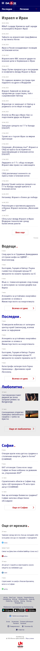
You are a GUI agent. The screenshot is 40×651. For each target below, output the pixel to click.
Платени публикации (26, 621)
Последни (7, 9)
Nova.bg (28, 601)
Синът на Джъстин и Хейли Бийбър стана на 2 (20, 551)
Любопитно (12, 387)
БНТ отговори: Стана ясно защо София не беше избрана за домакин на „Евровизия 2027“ (19, 470)
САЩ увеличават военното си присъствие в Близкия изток (16, 174)
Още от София (20, 507)
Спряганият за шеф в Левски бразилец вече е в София (18, 582)
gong (6, 589)
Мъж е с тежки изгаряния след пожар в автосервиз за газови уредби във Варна (20, 285)
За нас (8, 621)
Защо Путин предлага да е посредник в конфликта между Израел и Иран (20, 70)
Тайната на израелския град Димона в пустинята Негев (19, 38)
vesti (5, 573)
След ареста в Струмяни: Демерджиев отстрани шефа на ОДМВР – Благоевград (20, 257)
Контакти (16, 623)
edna (5, 556)
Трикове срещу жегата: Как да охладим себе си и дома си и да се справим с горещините (20, 536)
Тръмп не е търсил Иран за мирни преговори (18, 137)
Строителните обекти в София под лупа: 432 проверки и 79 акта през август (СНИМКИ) (18, 484)
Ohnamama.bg (23, 599)
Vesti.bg (22, 601)
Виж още (20, 232)
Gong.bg (19, 597)
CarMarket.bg (7, 599)
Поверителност (15, 626)
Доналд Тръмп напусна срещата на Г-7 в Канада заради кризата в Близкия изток (19, 186)
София (8, 445)
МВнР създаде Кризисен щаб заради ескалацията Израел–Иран (19, 27)
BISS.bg (14, 599)
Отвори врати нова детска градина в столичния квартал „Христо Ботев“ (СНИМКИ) (20, 456)
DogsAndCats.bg (29, 597)
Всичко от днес (20, 308)
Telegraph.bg (19, 603)
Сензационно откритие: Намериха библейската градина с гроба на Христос (13, 415)
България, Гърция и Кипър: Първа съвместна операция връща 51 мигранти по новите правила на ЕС (19, 271)
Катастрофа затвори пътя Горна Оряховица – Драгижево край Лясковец (17, 369)
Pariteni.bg (9, 601)
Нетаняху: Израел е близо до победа (19, 197)
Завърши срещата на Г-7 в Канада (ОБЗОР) (18, 126)
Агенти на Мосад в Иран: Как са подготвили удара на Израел (17, 116)
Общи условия (30, 638)
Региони (24, 9)
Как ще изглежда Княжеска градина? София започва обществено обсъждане (19, 498)
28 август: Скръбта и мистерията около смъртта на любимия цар (18, 566)
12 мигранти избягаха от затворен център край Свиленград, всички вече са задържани (18, 327)
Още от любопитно (20, 428)
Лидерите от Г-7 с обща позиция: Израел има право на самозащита (18, 163)
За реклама (15, 621)
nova (5, 543)
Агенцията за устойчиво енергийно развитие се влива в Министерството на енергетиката (19, 299)
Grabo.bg (31, 599)
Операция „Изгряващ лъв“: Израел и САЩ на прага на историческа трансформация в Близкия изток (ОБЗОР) (20, 150)
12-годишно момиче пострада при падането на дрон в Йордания (18, 81)
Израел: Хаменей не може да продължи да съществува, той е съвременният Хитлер (17, 93)
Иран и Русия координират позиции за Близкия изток (19, 49)
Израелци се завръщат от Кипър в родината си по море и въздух (18, 105)
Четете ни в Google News (20, 616)
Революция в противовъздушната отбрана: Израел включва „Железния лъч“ (20, 208)
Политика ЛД (28, 626)
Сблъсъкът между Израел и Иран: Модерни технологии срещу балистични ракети (18, 221)
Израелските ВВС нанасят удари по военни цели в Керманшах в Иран (19, 59)
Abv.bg (5, 597)
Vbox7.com (12, 597)
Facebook (23, 623)
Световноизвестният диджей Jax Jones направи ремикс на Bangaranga (11, 398)
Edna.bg (16, 601)
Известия (21, 630)
